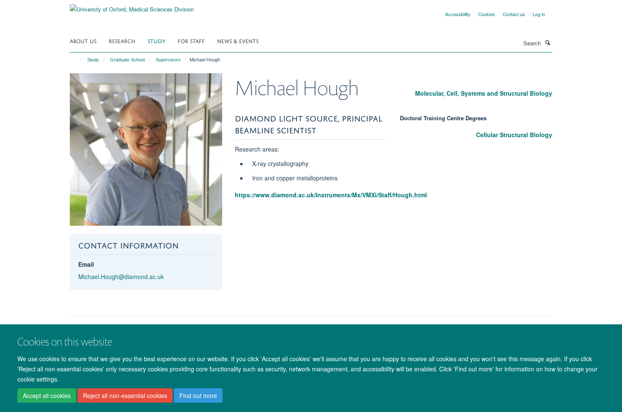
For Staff (191, 40)
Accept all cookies (47, 395)
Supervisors (168, 59)
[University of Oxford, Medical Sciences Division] (132, 6)
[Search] (547, 42)
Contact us (514, 14)
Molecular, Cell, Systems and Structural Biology (483, 93)
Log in (539, 14)
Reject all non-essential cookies (125, 395)
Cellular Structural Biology (514, 134)
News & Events (238, 40)
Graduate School (127, 59)
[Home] (77, 59)
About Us (83, 40)
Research (122, 40)
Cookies (486, 14)
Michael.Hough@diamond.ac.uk (121, 276)
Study (156, 40)
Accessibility (458, 14)
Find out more (198, 395)
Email (86, 264)
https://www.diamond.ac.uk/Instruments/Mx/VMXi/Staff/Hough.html (331, 195)
